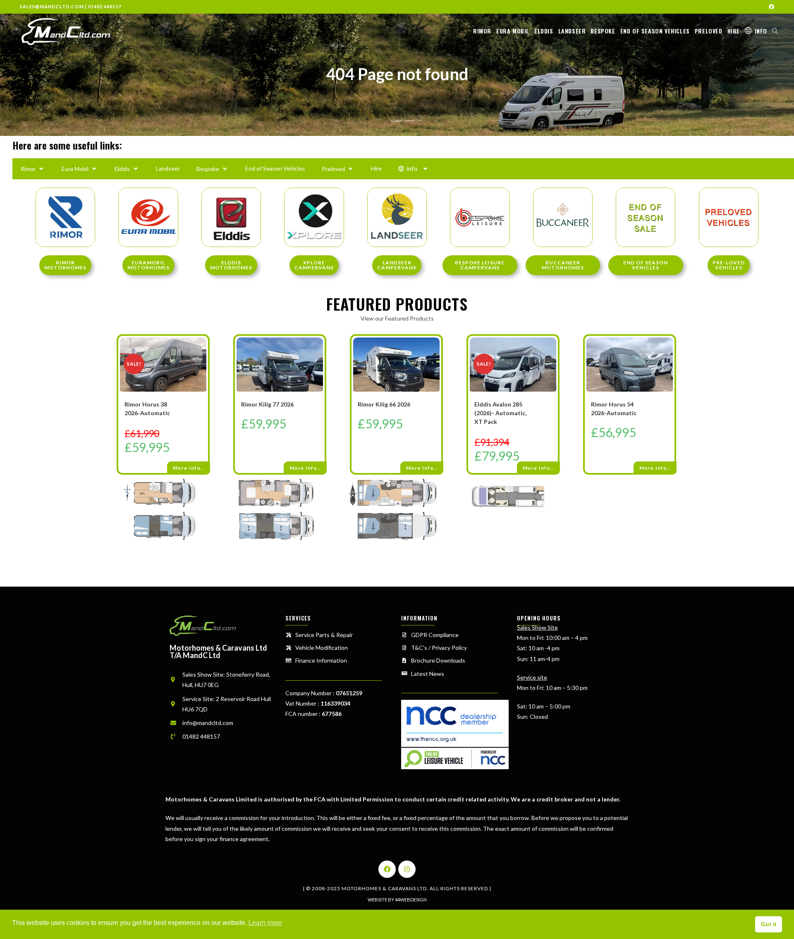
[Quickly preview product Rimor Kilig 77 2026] (320, 350)
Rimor (28, 168)
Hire (376, 168)
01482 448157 (104, 6)
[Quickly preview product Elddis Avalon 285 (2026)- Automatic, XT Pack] (553, 350)
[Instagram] (407, 869)
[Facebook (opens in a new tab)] (770, 6)
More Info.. (188, 468)
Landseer (168, 168)
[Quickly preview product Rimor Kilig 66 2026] (437, 350)
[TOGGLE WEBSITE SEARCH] (775, 31)
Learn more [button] (265, 922)
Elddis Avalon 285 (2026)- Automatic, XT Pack (500, 413)
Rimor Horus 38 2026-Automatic (147, 408)
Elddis (122, 168)
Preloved (333, 168)
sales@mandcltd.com (52, 6)
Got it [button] (769, 924)
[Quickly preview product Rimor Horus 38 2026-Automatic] (204, 350)
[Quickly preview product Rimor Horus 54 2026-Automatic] (670, 350)
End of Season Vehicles (275, 168)
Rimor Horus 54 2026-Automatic (613, 408)
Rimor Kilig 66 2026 (384, 404)
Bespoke (207, 168)
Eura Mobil (75, 168)
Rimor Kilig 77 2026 (267, 404)
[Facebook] (387, 869)
